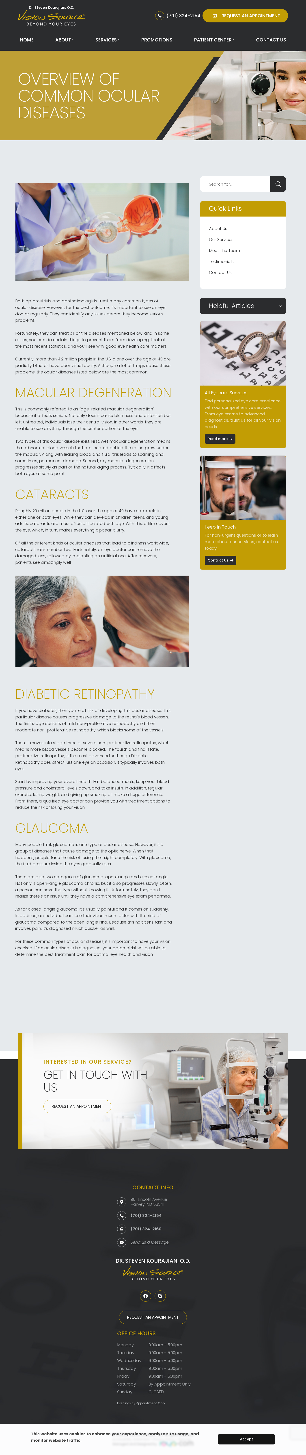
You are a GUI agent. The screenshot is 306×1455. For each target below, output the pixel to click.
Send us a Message (150, 1242)
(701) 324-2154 (146, 1215)
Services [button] (106, 40)
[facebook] (145, 1296)
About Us (218, 228)
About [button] (63, 40)
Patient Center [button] (213, 40)
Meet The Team (224, 250)
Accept (246, 1439)
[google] (160, 1296)
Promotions (156, 40)
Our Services (221, 239)
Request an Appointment (77, 1106)
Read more (218, 438)
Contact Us (271, 40)
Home (27, 40)
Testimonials (221, 261)
